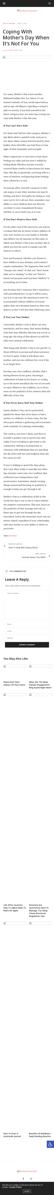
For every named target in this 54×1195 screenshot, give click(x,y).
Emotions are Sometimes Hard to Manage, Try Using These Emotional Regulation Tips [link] (39, 910)
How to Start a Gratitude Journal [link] (12, 1135)
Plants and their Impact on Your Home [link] (14, 683)
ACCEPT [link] (27, 1191)
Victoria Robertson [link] (13, 50)
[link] (50, 1144)
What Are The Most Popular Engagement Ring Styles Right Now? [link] (40, 685)
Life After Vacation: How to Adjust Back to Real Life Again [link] (14, 908)
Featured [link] (12, 536)
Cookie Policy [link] (15, 1187)
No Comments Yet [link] (18, 571)
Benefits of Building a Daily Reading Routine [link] (40, 1135)
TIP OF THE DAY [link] (9, 23)
